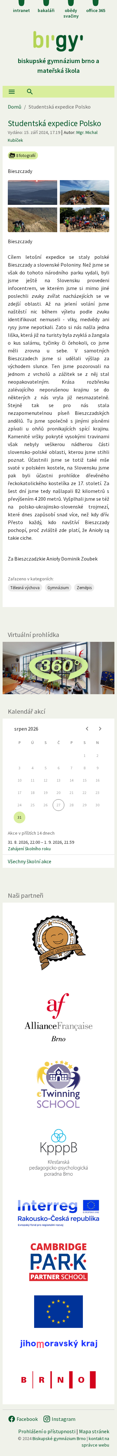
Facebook (27, 1419)
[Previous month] (87, 728)
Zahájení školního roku (29, 849)
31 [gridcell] (19, 817)
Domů (14, 106)
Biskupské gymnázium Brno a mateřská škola (58, 65)
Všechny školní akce (29, 861)
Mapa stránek (94, 1431)
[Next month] (100, 728)
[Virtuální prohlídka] (58, 668)
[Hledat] (30, 92)
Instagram (63, 1419)
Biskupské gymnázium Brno (59, 1438)
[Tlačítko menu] (12, 92)
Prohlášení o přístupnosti (46, 1431)
